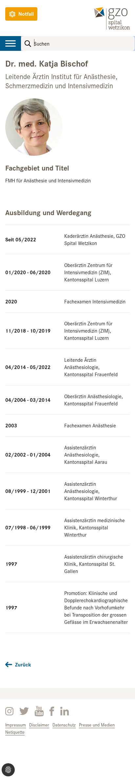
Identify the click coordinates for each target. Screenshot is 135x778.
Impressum (15, 725)
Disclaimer (39, 725)
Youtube (39, 711)
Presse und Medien (97, 725)
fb (51, 711)
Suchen (28, 44)
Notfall (26, 13)
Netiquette (15, 732)
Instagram (9, 711)
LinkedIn (64, 711)
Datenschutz (64, 725)
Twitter (24, 711)
